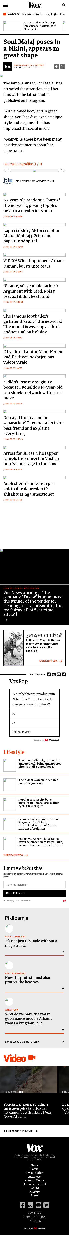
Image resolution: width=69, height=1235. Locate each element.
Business (34, 1176)
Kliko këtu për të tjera (48, 661)
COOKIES (34, 1221)
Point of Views (34, 1180)
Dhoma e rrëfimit (34, 1184)
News (34, 1165)
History (34, 1191)
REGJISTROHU (15, 893)
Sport (34, 1195)
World (34, 1188)
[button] (61, 170)
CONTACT (34, 1212)
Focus (35, 1169)
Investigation (34, 1172)
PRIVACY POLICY (35, 1216)
